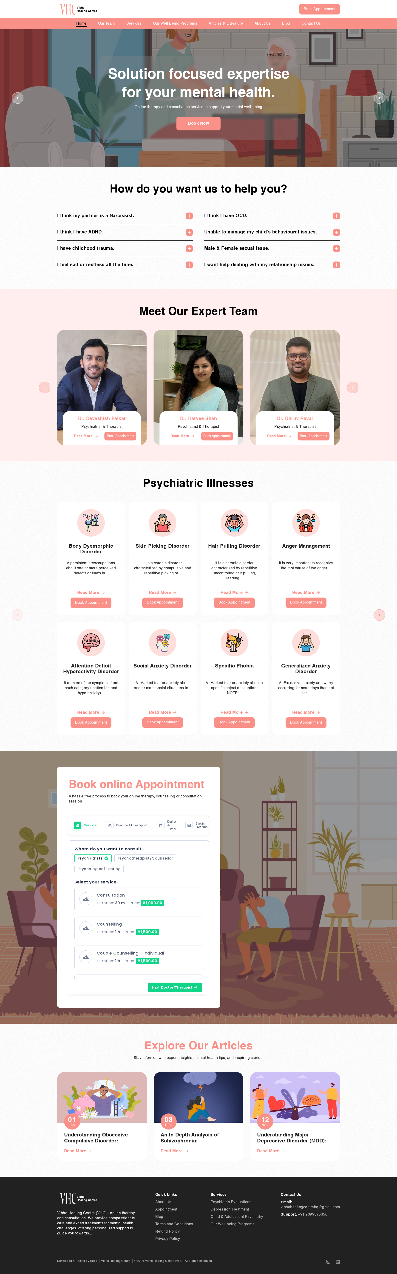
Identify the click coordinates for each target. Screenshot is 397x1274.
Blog (286, 24)
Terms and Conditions (174, 1224)
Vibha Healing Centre (115, 1261)
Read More (83, 436)
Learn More (198, 123)
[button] (379, 98)
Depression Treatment (230, 1209)
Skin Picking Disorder (163, 546)
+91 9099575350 (312, 1214)
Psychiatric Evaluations (231, 1202)
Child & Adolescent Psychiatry (237, 1217)
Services (134, 24)
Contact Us (311, 24)
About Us (263, 24)
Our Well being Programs (233, 1224)
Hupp (93, 1261)
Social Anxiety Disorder (162, 666)
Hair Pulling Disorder (234, 546)
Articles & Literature (226, 24)
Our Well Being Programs (175, 24)
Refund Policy (167, 1232)
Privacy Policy (167, 1239)
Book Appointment (319, 9)
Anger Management (306, 546)
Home (81, 24)
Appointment (166, 1209)
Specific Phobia (234, 666)
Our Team (106, 24)
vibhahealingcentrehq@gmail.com (310, 1207)
